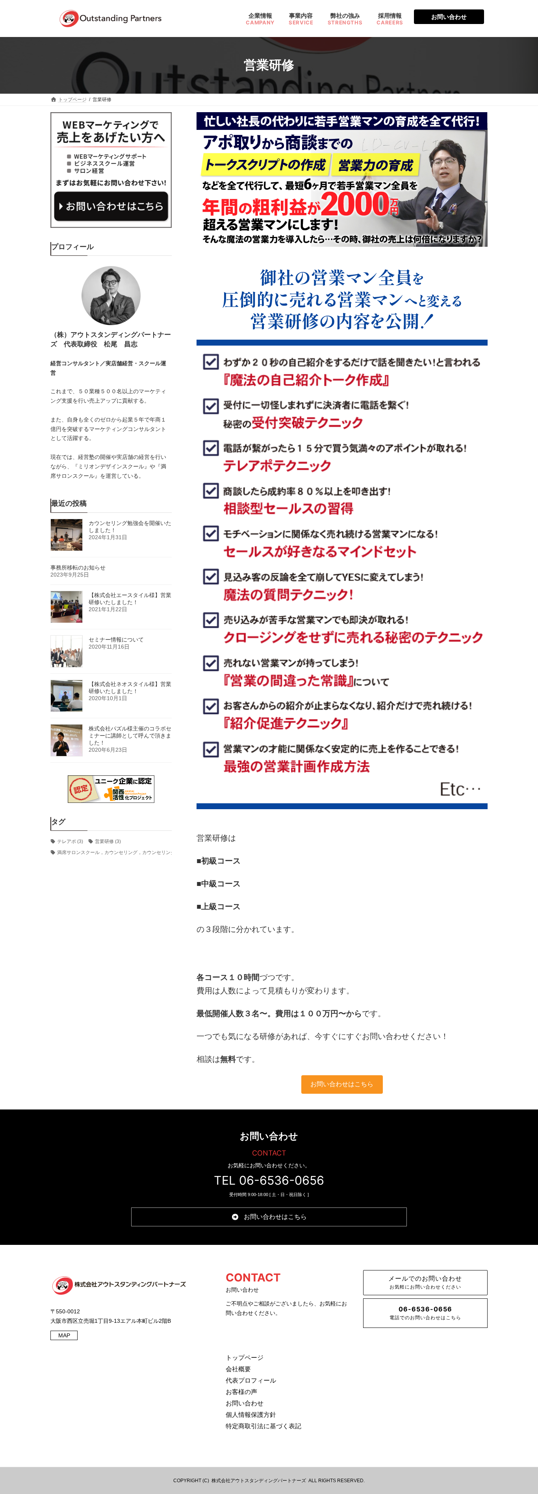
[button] (269, 1217)
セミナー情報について (116, 639)
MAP (64, 1335)
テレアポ (70, 841)
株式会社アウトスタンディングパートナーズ (258, 1480)
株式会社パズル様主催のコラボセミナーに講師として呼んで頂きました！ (130, 735)
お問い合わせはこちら (341, 1084)
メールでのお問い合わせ (425, 1282)
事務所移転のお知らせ (78, 567)
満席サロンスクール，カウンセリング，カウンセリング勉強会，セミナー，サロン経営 (153, 852)
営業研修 (108, 841)
